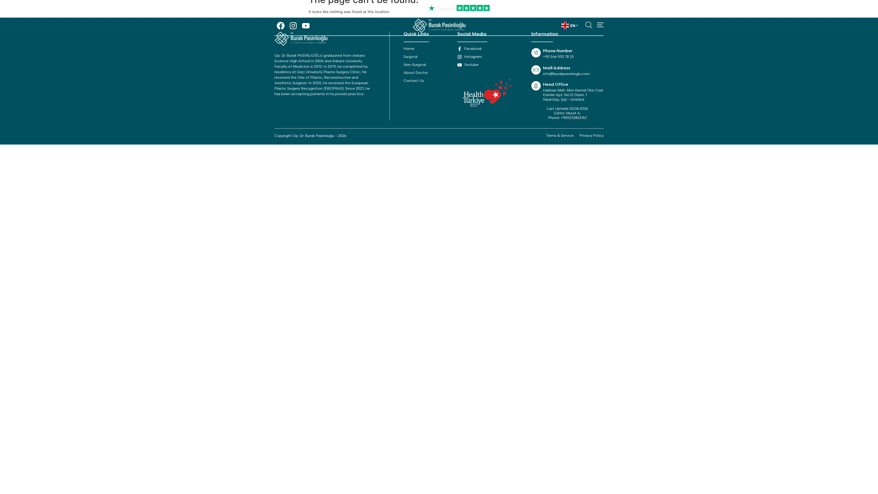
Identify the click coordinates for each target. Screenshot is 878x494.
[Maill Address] (536, 70)
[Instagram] (293, 25)
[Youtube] (306, 25)
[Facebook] (280, 25)
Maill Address (556, 68)
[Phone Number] (536, 53)
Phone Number (558, 50)
